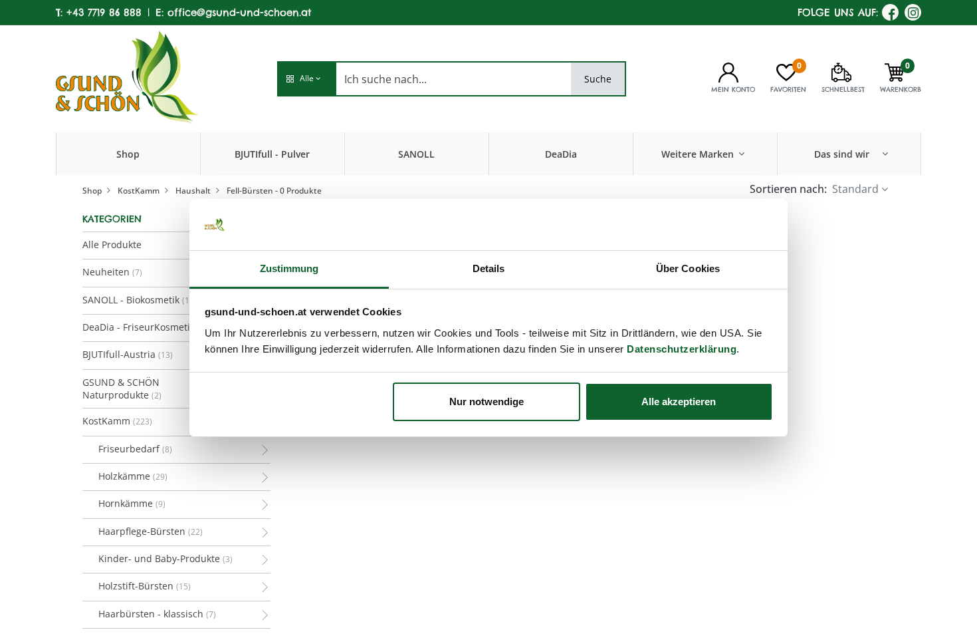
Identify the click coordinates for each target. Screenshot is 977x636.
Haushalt (193, 190)
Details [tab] (489, 268)
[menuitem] (127, 154)
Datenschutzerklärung (681, 349)
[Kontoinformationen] (728, 71)
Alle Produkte (112, 244)
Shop (92, 190)
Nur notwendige (486, 401)
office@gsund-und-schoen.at (239, 12)
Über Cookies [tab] (688, 268)
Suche (597, 79)
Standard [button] (855, 189)
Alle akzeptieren (678, 401)
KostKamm (139, 190)
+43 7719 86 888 (104, 12)
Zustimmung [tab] (289, 268)
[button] (306, 78)
